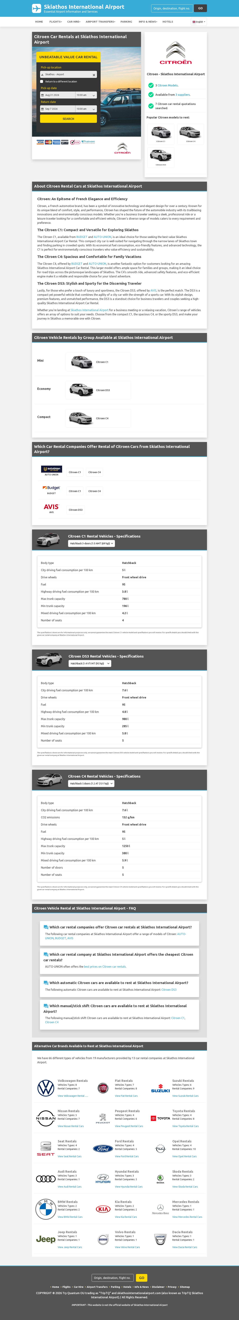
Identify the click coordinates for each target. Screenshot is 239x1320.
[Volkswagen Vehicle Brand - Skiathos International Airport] (45, 1088)
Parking (126, 21)
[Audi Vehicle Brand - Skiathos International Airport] (45, 1179)
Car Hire (73, 21)
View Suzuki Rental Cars (185, 1095)
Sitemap (185, 1287)
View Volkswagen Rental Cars (74, 1095)
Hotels (168, 21)
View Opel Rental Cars (184, 1156)
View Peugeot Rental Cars (129, 1126)
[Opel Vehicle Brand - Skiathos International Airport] (160, 1149)
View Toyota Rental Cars (185, 1126)
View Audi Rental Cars (70, 1186)
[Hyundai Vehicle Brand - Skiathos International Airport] (103, 1179)
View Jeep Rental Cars (70, 1247)
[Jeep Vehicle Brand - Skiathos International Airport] (45, 1239)
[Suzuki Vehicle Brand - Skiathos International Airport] (160, 1088)
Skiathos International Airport (84, 8)
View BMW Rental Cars (70, 1217)
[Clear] (94, 75)
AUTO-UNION (102, 236)
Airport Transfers (100, 21)
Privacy (172, 1287)
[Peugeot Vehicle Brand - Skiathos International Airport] (103, 1118)
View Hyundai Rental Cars (129, 1186)
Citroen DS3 (169, 989)
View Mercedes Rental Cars (187, 1217)
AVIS (153, 290)
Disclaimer (158, 1287)
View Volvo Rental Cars (127, 1247)
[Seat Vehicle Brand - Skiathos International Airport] (45, 1148)
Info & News (147, 21)
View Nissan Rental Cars (71, 1126)
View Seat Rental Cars (70, 1156)
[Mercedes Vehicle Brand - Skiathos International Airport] (160, 1209)
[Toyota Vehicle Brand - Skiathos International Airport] (160, 1118)
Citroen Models (168, 85)
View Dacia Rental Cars (184, 1247)
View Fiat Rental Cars (126, 1095)
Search (68, 118)
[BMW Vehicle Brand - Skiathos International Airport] (45, 1209)
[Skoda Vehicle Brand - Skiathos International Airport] (160, 1179)
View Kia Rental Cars (126, 1217)
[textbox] (68, 74)
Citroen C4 (51, 1022)
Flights (55, 21)
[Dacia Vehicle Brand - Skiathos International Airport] (160, 1239)
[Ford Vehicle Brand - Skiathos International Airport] (103, 1149)
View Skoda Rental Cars (185, 1186)
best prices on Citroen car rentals (105, 966)
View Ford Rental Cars (127, 1156)
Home (39, 21)
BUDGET (81, 236)
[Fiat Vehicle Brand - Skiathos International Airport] (103, 1088)
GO (200, 8)
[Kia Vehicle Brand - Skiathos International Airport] (103, 1209)
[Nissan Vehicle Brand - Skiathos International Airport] (45, 1118)
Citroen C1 (178, 1018)
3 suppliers (182, 94)
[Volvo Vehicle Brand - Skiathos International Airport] (103, 1239)
